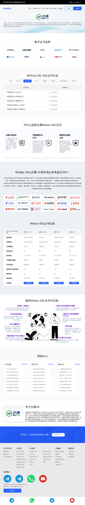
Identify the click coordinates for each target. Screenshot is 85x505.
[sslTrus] (42, 50)
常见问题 (71, 451)
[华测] (58, 57)
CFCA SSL (33, 459)
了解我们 (60, 8)
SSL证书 (19, 448)
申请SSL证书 (58, 434)
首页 (30, 8)
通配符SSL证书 (21, 459)
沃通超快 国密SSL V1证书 (15, 105)
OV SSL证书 (20, 454)
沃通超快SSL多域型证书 (14, 96)
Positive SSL (33, 451)
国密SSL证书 (20, 464)
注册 (77, 8)
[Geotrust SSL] (74, 50)
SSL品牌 (32, 448)
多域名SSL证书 (21, 462)
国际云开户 (58, 464)
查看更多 (24, 364)
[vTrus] (74, 57)
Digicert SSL (46, 454)
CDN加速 (58, 456)
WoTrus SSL (46, 459)
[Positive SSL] (11, 50)
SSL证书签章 (7, 456)
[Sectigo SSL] (26, 50)
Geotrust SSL (34, 456)
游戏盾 (57, 462)
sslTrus (32, 454)
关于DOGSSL (8, 448)
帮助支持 (71, 448)
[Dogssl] (9, 8)
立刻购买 (28, 283)
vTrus (31, 464)
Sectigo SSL (46, 451)
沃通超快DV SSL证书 (13, 92)
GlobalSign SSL (48, 456)
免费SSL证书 (37, 8)
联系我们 (6, 451)
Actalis (32, 462)
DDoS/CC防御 (59, 451)
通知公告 (6, 454)
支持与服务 (53, 8)
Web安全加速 (59, 459)
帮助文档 (71, 454)
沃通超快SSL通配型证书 (14, 101)
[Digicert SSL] (58, 50)
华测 (44, 462)
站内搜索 (71, 456)
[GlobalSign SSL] (11, 57)
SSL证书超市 (45, 8)
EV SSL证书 (20, 456)
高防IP (57, 454)
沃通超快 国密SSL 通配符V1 (16, 109)
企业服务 (58, 448)
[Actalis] (42, 57)
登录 (69, 8)
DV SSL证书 (20, 451)
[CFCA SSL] (26, 57)
